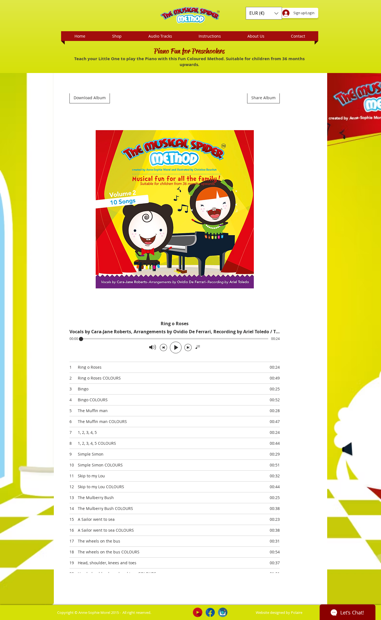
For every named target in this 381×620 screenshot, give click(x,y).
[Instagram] (223, 612)
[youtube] (197, 612)
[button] (264, 13)
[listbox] (264, 13)
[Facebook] (210, 612)
